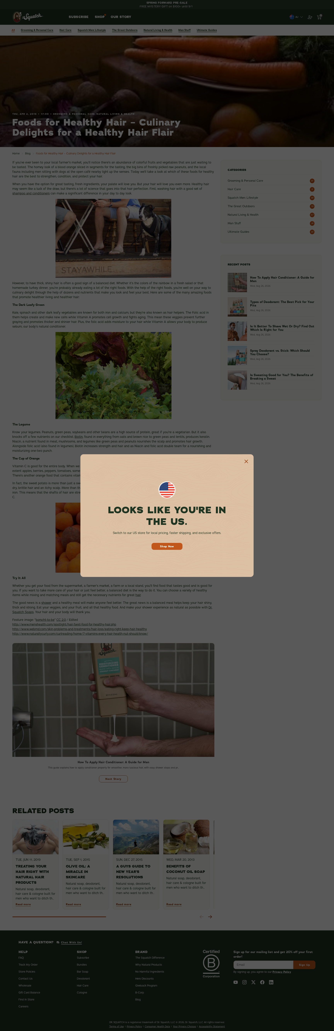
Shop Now (167, 546)
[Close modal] (246, 461)
